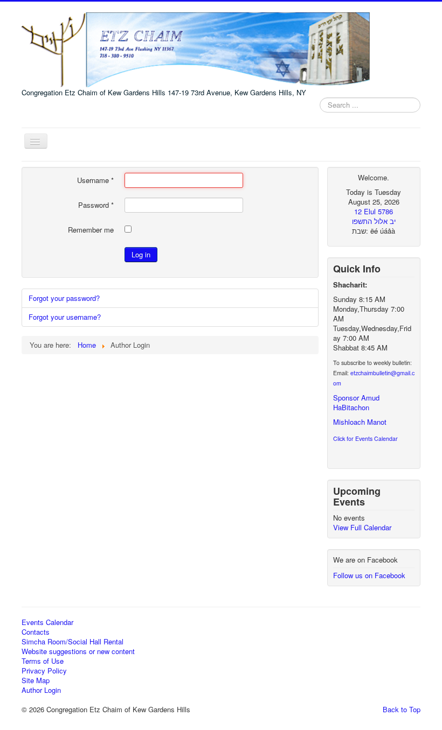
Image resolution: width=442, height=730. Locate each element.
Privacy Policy (44, 671)
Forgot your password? (64, 298)
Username (95, 180)
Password (96, 205)
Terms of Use (43, 661)
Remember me (91, 230)
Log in (141, 254)
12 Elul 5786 (373, 211)
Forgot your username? (65, 317)
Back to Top (401, 709)
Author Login (41, 690)
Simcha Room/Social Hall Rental (72, 642)
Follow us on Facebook (369, 575)
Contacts (36, 632)
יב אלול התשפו (374, 221)
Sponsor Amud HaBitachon (356, 402)
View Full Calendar (362, 527)
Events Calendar (47, 622)
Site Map (36, 680)
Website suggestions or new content (78, 651)
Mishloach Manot (359, 422)
